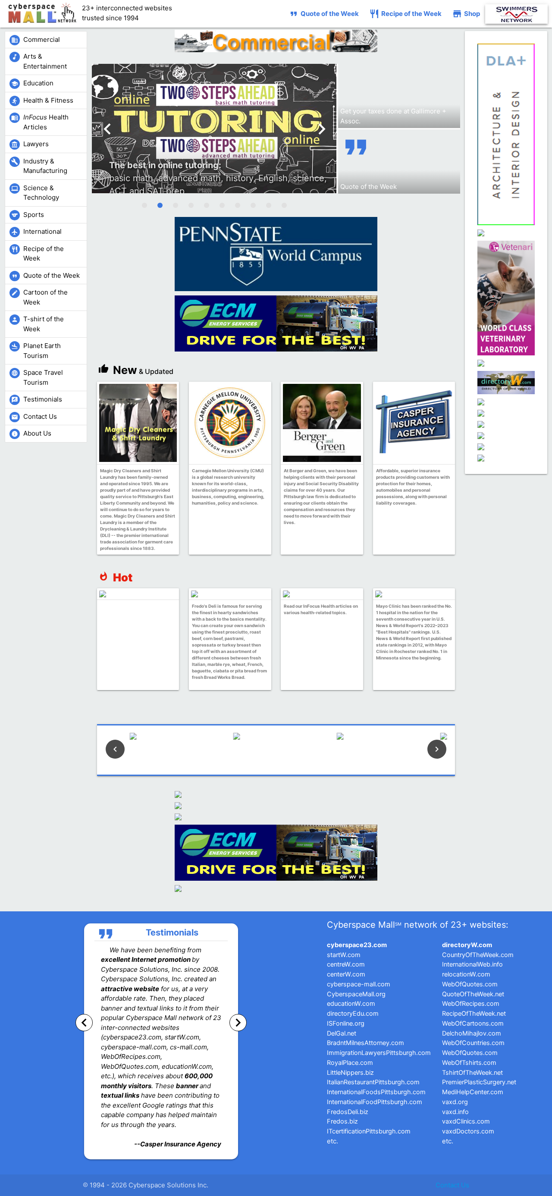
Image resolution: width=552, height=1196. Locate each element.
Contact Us (452, 1185)
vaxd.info (455, 1112)
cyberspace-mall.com (358, 984)
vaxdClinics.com (466, 1121)
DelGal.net (341, 1033)
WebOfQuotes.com (470, 984)
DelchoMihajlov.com (471, 1033)
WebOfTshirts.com (469, 1063)
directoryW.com (467, 945)
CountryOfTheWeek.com (478, 955)
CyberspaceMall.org (356, 994)
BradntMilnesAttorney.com (365, 1043)
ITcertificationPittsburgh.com (369, 1131)
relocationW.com (466, 974)
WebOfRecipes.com (470, 1004)
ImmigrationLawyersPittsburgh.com (379, 1053)
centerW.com (346, 974)
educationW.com (351, 1004)
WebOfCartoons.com (473, 1023)
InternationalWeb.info (472, 964)
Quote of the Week (324, 14)
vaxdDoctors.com (468, 1131)
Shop (466, 14)
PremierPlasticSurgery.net (479, 1082)
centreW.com (346, 964)
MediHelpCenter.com (472, 1092)
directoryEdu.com (353, 1013)
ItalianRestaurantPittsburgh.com (373, 1082)
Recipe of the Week (405, 14)
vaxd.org (455, 1102)
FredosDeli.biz (347, 1112)
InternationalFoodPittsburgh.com (374, 1102)
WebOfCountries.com (473, 1043)
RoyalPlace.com (350, 1063)
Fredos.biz (342, 1121)
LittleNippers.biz (350, 1073)
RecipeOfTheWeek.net (474, 1013)
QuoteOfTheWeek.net (473, 994)
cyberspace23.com (357, 945)
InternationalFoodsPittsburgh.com (376, 1092)
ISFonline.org (345, 1023)
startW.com (344, 955)
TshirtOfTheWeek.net (472, 1073)
